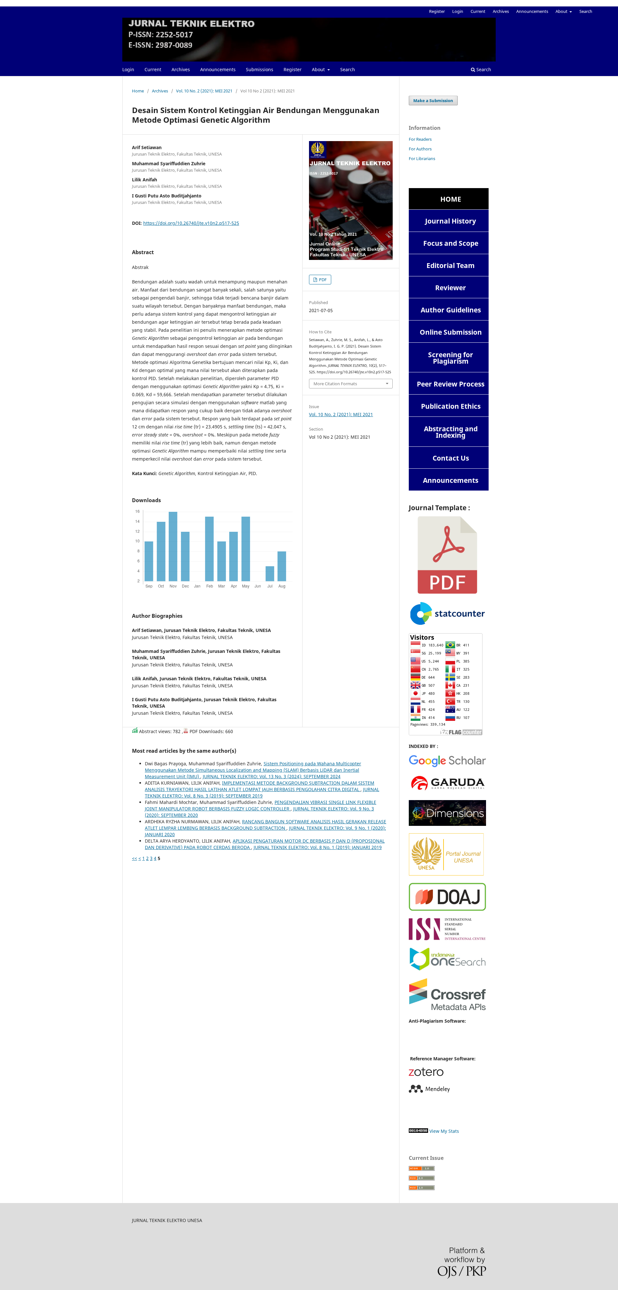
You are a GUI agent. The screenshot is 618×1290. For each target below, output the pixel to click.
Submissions (259, 69)
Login (128, 69)
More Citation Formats (335, 384)
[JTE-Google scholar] (447, 766)
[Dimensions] (447, 824)
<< (134, 858)
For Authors (420, 149)
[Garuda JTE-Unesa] (447, 791)
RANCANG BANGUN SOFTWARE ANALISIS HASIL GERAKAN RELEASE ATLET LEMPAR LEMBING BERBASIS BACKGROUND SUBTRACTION (265, 824)
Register (293, 69)
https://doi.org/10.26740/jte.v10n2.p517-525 (191, 223)
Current (153, 69)
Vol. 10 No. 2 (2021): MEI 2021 (204, 91)
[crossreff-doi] (447, 1008)
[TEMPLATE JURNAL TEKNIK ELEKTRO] (447, 592)
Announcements (218, 69)
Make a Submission (433, 100)
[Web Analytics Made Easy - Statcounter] (418, 1131)
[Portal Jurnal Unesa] (447, 874)
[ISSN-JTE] (447, 938)
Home (138, 91)
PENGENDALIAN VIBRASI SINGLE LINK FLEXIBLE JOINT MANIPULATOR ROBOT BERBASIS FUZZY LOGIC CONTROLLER (260, 805)
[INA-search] (447, 969)
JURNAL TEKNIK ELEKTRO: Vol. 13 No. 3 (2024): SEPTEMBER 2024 (272, 776)
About (319, 69)
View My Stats (444, 1131)
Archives (181, 69)
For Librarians (422, 158)
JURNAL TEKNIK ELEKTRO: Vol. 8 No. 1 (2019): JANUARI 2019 (318, 847)
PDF (322, 279)
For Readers (420, 139)
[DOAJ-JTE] (447, 909)
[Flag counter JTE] (445, 734)
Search (347, 69)
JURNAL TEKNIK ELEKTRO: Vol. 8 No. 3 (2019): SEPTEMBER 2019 (262, 792)
